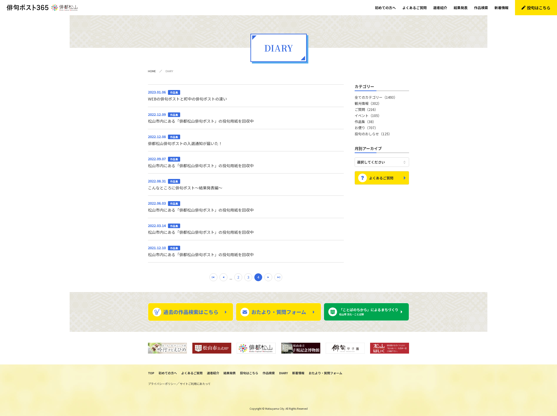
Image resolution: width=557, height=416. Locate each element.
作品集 (365, 121)
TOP (151, 373)
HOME (152, 71)
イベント (368, 115)
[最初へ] (213, 277)
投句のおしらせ (373, 133)
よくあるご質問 (414, 7)
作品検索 (481, 7)
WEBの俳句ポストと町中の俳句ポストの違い (187, 95)
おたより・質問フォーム (278, 312)
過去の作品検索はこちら (190, 312)
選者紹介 (440, 7)
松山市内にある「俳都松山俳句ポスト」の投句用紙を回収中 (201, 118)
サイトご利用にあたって (195, 384)
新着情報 (501, 7)
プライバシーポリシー (162, 384)
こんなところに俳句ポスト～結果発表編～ (185, 184)
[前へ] (223, 277)
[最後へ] (278, 277)
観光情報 (368, 103)
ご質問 (366, 109)
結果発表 (461, 7)
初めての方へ (385, 7)
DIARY (283, 373)
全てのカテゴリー (376, 97)
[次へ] (268, 277)
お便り (366, 127)
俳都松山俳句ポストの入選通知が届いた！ (185, 140)
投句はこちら (538, 7)
